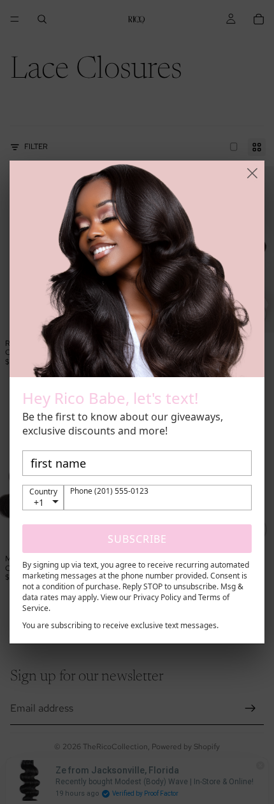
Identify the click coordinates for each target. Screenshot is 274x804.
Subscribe (137, 539)
